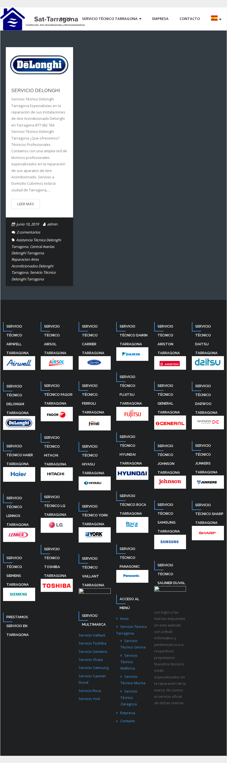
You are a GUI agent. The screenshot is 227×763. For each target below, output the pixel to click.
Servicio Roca (90, 690)
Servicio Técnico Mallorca (129, 662)
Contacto (127, 720)
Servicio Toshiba (92, 643)
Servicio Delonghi (35, 90)
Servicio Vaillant (92, 635)
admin (52, 224)
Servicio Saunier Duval (92, 679)
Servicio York (89, 698)
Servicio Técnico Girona (133, 644)
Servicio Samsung (94, 667)
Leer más (25, 203)
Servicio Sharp (91, 659)
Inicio (124, 618)
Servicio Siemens (93, 651)
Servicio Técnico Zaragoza (129, 698)
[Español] (216, 19)
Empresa (127, 712)
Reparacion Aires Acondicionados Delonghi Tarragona (32, 266)
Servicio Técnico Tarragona (131, 629)
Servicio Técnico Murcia (132, 679)
